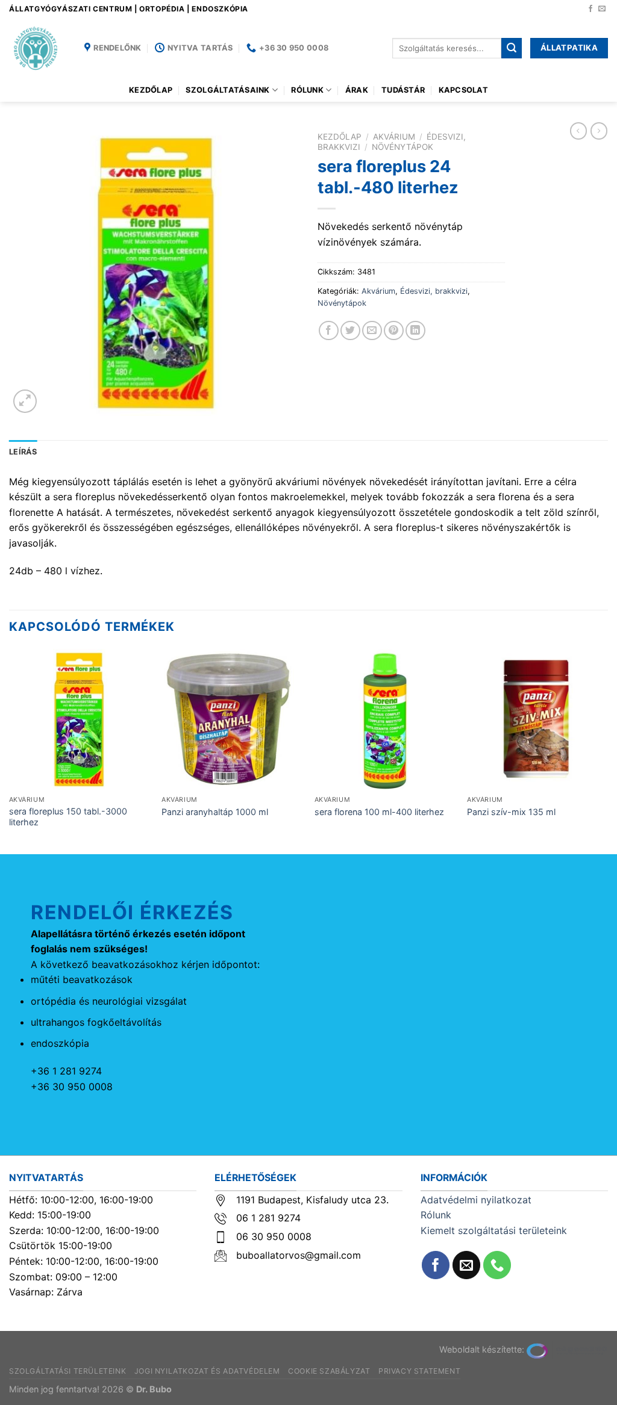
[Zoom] (25, 401)
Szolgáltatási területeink (67, 1371)
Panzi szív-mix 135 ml (511, 812)
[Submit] (511, 48)
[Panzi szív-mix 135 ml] (537, 719)
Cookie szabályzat (329, 1371)
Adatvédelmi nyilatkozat (476, 1200)
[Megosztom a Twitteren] (350, 331)
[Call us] (497, 1265)
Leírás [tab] (23, 451)
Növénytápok (402, 147)
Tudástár (403, 90)
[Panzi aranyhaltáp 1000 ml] (231, 719)
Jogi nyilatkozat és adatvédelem (207, 1371)
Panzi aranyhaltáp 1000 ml (214, 812)
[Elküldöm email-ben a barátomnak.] (372, 331)
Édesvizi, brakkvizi (434, 291)
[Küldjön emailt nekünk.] (602, 9)
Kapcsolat (463, 90)
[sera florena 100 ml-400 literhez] (385, 719)
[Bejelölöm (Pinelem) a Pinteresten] (394, 331)
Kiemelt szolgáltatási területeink (494, 1230)
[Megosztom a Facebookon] (329, 331)
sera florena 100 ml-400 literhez (379, 812)
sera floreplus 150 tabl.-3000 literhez (68, 817)
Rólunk (307, 90)
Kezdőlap (150, 90)
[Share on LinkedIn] (415, 331)
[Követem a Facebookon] (590, 9)
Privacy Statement (419, 1371)
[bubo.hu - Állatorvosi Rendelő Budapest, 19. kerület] (37, 48)
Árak (356, 90)
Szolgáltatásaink (227, 90)
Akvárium (394, 136)
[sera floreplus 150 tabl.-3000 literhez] (79, 719)
